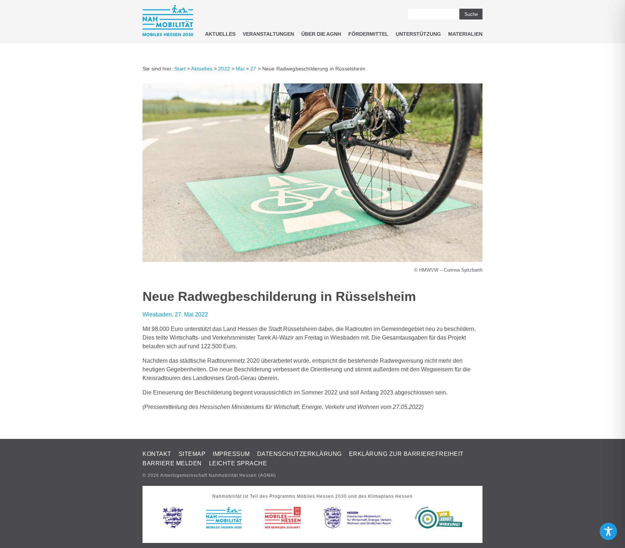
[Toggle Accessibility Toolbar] (608, 531)
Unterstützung (418, 34)
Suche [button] (471, 14)
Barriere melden (172, 463)
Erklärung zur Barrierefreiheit (406, 454)
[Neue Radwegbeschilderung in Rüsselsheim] (312, 260)
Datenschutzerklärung (299, 454)
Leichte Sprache (238, 463)
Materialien (465, 34)
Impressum (231, 454)
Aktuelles (220, 34)
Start (180, 69)
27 (253, 69)
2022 (224, 69)
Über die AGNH (321, 34)
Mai (240, 69)
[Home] (168, 22)
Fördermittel (368, 34)
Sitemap (192, 454)
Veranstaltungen (268, 34)
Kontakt (157, 454)
